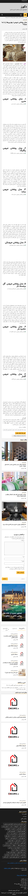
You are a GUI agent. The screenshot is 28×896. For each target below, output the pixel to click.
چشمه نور (7, 855)
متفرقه (14, 845)
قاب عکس (16, 843)
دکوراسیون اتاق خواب (7, 430)
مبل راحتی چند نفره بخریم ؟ (11, 673)
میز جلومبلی (22, 850)
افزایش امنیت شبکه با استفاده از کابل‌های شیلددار (10, 663)
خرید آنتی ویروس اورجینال (14, 890)
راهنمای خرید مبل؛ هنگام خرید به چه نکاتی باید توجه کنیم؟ (13, 688)
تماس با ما (24, 814)
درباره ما (25, 816)
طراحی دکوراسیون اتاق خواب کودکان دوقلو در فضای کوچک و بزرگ (15, 495)
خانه (26, 17)
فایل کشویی (23, 843)
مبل (7, 843)
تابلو (24, 829)
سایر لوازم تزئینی (13, 838)
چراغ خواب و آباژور (15, 855)
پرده (13, 850)
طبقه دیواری (10, 841)
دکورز (24, 7)
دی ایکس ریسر (14, 833)
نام (23, 557)
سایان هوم (8, 836)
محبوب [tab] (13, 628)
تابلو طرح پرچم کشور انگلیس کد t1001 (14, 685)
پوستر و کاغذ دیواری (21, 852)
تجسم (13, 829)
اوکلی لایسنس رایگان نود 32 (20, 884)
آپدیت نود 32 (24, 881)
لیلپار (11, 843)
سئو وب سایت (24, 887)
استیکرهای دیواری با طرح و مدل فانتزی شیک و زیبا (14, 524)
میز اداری (10, 848)
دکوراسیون (8, 829)
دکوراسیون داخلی (11, 831)
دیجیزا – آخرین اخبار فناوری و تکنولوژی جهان (17, 863)
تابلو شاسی (19, 829)
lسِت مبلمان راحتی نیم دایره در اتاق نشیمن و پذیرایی (14, 824)
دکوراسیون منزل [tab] (5, 629)
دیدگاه (22, 540)
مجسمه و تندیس (7, 845)
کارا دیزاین (23, 857)
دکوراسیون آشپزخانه (21, 831)
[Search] (2, 15)
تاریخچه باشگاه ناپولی (13, 646)
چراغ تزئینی (23, 855)
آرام (20, 826)
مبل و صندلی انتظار (21, 845)
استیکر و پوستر (5, 826)
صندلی (24, 841)
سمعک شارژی (14, 654)
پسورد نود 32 (24, 882)
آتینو (24, 826)
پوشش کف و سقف (11, 852)
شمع (7, 838)
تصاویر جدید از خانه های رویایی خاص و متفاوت (12, 614)
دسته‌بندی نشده (14, 634)
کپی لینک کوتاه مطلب (20, 433)
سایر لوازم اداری (22, 838)
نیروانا (17, 850)
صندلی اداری (18, 841)
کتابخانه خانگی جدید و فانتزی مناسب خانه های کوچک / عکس (15, 465)
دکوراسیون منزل (22, 833)
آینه (11, 826)
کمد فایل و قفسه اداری (14, 857)
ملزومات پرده (17, 848)
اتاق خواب (25, 20)
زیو (7, 833)
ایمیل (22, 561)
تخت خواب (14, 430)
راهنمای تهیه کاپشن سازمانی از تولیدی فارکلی (11, 636)
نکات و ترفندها (19, 610)
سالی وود (14, 836)
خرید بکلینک (24, 879)
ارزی (5, 893)
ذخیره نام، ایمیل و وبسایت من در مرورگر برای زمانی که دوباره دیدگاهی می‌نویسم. (14, 568)
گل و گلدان (5, 857)
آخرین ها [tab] (21, 628)
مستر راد (23, 848)
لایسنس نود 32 (23, 885)
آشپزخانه (16, 826)
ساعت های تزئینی (21, 836)
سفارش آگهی (24, 819)
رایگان (25, 889)
